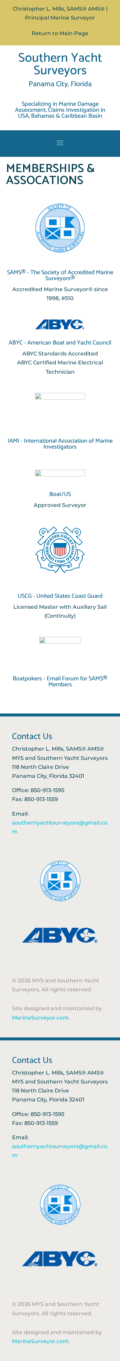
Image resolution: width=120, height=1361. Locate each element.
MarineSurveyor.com (40, 1018)
